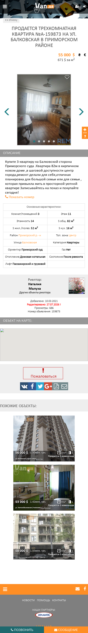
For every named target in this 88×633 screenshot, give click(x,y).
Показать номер (21, 197)
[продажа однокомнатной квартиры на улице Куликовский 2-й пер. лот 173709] (44, 537)
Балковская (29, 242)
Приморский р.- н (29, 235)
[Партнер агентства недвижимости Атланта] (44, 614)
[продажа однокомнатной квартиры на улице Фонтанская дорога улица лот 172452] (44, 438)
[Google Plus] (48, 386)
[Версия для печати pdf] (56, 386)
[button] (77, 6)
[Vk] (24, 386)
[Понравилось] (67, 78)
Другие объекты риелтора (35, 292)
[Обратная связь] (64, 386)
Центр (72, 235)
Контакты (59, 600)
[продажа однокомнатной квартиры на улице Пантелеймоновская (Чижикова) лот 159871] (44, 488)
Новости (28, 600)
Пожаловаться (43, 376)
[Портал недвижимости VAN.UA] (44, 8)
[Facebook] (32, 386)
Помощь (43, 600)
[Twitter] (40, 386)
